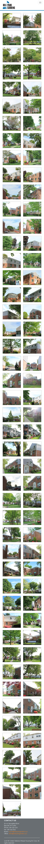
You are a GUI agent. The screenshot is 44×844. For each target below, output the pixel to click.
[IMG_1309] (32, 157)
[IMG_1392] (32, 500)
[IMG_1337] (32, 294)
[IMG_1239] (32, 723)
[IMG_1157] (32, 586)
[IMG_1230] (12, 723)
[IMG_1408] (32, 54)
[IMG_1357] (32, 397)
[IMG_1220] (12, 706)
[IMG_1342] (12, 329)
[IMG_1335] (32, 277)
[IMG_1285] (12, 89)
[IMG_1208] (32, 671)
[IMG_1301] (32, 123)
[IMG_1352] (32, 380)
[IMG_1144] (32, 569)
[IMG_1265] (12, 808)
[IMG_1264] (32, 791)
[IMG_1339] (12, 311)
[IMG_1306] (32, 140)
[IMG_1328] (12, 260)
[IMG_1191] (32, 654)
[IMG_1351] (12, 380)
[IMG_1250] (32, 757)
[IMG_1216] (12, 689)
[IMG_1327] (32, 243)
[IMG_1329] (32, 260)
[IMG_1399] (12, 534)
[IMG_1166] (32, 620)
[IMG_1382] (12, 466)
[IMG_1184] (12, 654)
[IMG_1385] (12, 483)
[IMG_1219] (32, 689)
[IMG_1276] (12, 37)
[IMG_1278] (32, 20)
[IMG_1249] (12, 757)
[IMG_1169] (12, 637)
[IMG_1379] (32, 449)
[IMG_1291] (12, 106)
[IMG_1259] (32, 774)
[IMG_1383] (32, 466)
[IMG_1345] (12, 346)
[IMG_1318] (12, 209)
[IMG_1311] (12, 174)
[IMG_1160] (32, 603)
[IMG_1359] (12, 414)
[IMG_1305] (12, 140)
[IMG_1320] (12, 226)
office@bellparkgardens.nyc (18, 833)
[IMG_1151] (12, 586)
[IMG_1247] (32, 740)
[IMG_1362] (32, 414)
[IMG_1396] (32, 517)
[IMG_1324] (12, 243)
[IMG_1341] (32, 311)
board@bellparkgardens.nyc (18, 831)
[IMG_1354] (12, 397)
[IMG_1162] (12, 620)
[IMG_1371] (12, 54)
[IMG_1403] (32, 534)
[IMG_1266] (12, 72)
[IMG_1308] (12, 157)
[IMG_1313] (32, 174)
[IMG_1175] (12, 20)
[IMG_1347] (12, 363)
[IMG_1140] (12, 569)
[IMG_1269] (32, 72)
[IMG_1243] (12, 740)
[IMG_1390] (12, 500)
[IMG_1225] (32, 706)
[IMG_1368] (12, 449)
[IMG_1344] (32, 329)
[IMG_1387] (32, 483)
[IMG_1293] (32, 106)
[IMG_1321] (32, 226)
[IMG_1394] (12, 517)
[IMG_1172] (32, 637)
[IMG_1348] (32, 346)
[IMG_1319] (32, 209)
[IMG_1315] (12, 192)
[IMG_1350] (32, 363)
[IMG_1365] (32, 431)
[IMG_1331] (12, 277)
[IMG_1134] (32, 551)
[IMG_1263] (12, 791)
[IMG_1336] (12, 294)
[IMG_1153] (12, 603)
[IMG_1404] (12, 551)
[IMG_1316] (32, 192)
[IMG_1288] (32, 89)
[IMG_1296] (12, 123)
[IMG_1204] (12, 671)
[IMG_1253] (12, 774)
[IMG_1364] (12, 431)
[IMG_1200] (32, 37)
